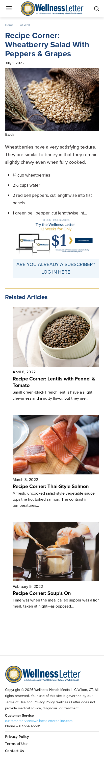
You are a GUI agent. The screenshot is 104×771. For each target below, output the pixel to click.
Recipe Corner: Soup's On (42, 593)
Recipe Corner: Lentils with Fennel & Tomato (54, 382)
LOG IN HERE (55, 272)
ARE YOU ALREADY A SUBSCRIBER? (55, 264)
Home (9, 25)
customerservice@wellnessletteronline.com (38, 721)
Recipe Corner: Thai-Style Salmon (51, 486)
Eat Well (24, 25)
